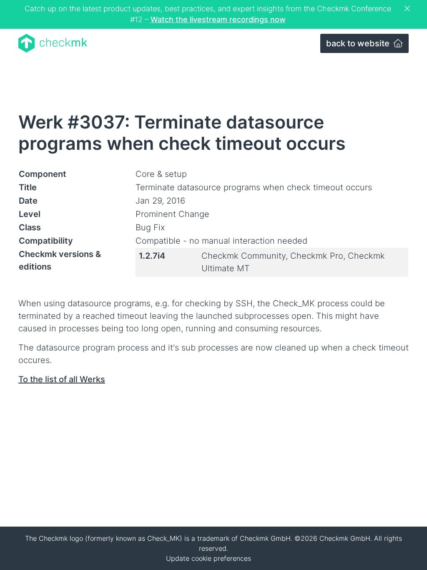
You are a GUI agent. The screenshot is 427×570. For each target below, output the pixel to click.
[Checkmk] (52, 43)
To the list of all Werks (61, 379)
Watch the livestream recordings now (218, 19)
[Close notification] (408, 8)
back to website (359, 43)
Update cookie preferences (208, 558)
